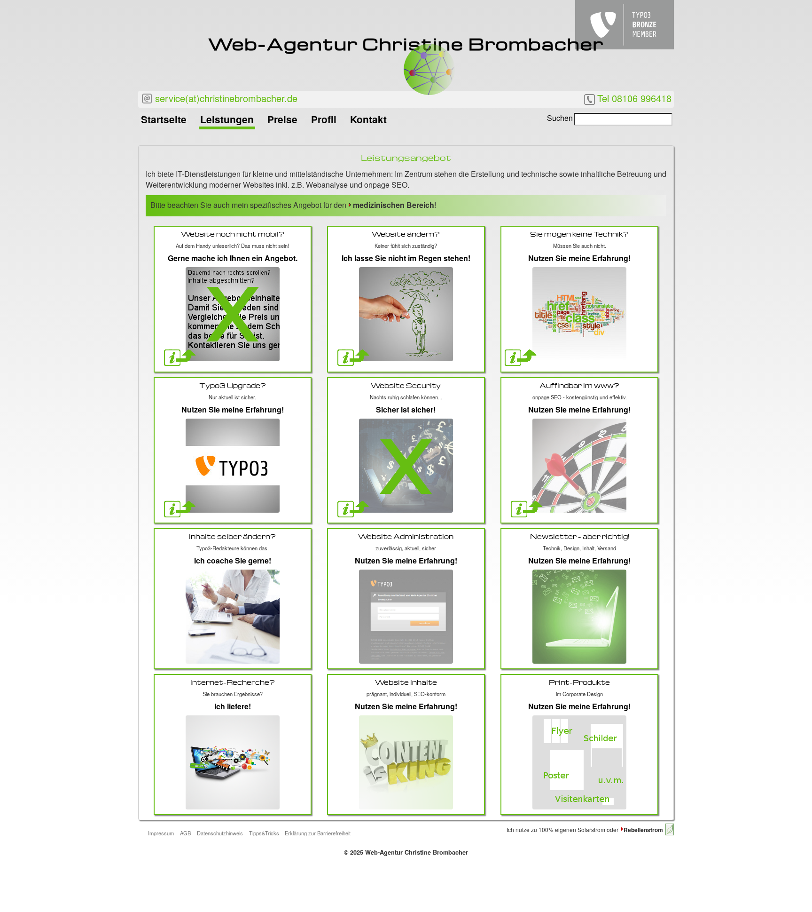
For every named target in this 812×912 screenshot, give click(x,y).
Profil (323, 119)
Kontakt (368, 119)
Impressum (161, 833)
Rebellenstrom (643, 829)
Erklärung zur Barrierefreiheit (318, 833)
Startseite (164, 119)
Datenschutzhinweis (220, 833)
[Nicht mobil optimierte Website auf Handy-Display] (232, 314)
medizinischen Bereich (393, 205)
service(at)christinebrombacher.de (224, 98)
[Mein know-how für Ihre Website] (406, 617)
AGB (185, 833)
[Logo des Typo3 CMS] (232, 466)
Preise (282, 119)
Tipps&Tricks (264, 833)
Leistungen (227, 119)
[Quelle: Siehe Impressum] (232, 617)
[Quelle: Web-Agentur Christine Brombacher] (579, 762)
